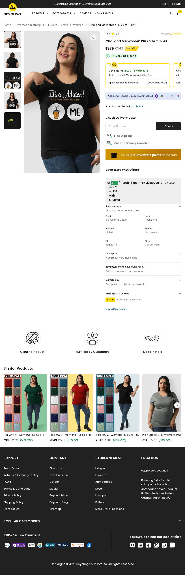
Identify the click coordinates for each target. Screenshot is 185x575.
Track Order (11, 468)
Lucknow (101, 475)
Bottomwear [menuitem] (62, 13)
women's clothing (29, 25)
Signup (176, 4)
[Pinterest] (164, 545)
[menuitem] (85, 13)
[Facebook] (148, 545)
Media (54, 488)
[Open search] (171, 13)
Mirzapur (101, 495)
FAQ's (7, 482)
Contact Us (11, 509)
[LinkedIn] (140, 545)
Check (169, 126)
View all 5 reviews (115, 309)
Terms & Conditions (17, 488)
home (7, 25)
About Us (56, 468)
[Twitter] (156, 545)
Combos (85, 13)
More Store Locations (109, 509)
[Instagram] (132, 545)
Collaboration (59, 475)
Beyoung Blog (59, 502)
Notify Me (137, 106)
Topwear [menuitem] (38, 13)
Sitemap (55, 509)
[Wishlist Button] (93, 37)
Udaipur (100, 468)
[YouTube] (172, 545)
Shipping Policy (13, 502)
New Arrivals (104, 13)
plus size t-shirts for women (65, 25)
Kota (98, 488)
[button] (113, 33)
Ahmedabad (103, 482)
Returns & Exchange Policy (21, 475)
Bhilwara (100, 502)
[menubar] (72, 13)
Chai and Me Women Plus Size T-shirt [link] (113, 25)
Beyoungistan (59, 495)
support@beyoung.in (155, 470)
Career (54, 482)
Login (164, 4)
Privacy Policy (12, 495)
